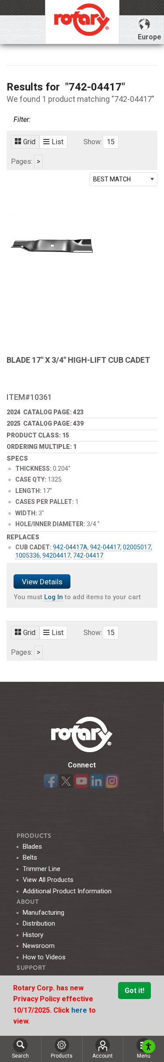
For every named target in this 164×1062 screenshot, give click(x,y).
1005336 (27, 555)
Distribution (39, 923)
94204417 (56, 555)
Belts (30, 857)
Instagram (112, 781)
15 (111, 142)
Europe (149, 37)
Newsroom (39, 946)
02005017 (137, 547)
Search (20, 1056)
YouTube (81, 781)
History (33, 935)
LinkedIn (97, 781)
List (57, 142)
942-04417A (70, 547)
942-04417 (105, 547)
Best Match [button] (112, 179)
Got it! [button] (134, 990)
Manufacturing (43, 912)
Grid (29, 142)
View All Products (48, 880)
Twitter (66, 781)
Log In (53, 597)
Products (34, 836)
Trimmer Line (41, 869)
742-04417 (88, 555)
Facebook (51, 781)
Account (102, 1056)
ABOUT (28, 902)
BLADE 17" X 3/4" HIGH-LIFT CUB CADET (78, 359)
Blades (32, 846)
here (80, 1010)
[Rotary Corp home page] (82, 22)
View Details (42, 581)
